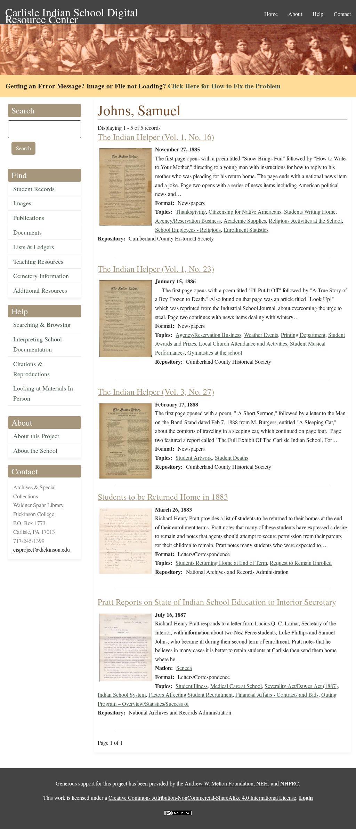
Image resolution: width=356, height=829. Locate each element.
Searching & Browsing (42, 324)
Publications (28, 217)
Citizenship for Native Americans (245, 211)
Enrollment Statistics (246, 229)
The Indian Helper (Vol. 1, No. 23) (156, 268)
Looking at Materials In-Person (44, 393)
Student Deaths (231, 457)
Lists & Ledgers (33, 247)
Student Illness (192, 685)
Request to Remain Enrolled (301, 562)
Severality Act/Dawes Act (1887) (301, 685)
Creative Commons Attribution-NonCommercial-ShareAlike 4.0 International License (202, 797)
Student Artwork (194, 457)
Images (22, 203)
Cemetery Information (41, 275)
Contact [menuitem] (342, 13)
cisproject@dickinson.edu (41, 549)
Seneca (184, 667)
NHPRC (289, 783)
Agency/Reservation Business (188, 220)
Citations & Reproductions (31, 369)
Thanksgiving (191, 211)
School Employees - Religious (188, 229)
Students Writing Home (309, 211)
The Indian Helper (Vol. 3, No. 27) (156, 391)
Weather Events (261, 334)
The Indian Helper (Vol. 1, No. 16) (156, 136)
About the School (35, 450)
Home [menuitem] (271, 13)
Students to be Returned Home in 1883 (163, 496)
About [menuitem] (295, 13)
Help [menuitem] (318, 13)
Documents (27, 232)
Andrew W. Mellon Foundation (219, 783)
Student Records (34, 188)
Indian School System (122, 694)
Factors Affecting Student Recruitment (190, 694)
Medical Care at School (236, 685)
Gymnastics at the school (214, 352)
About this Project (36, 436)
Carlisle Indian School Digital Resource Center (71, 13)
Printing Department (303, 334)
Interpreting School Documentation (37, 344)
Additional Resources (40, 290)
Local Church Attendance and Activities (243, 343)
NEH (262, 783)
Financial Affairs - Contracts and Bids (276, 694)
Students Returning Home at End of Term (221, 562)
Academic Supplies (245, 220)
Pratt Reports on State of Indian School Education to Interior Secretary (217, 601)
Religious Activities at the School (305, 220)
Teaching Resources (38, 261)
